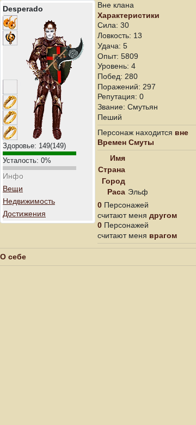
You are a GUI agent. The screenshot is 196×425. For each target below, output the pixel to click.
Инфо (13, 176)
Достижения (24, 213)
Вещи (13, 188)
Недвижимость (29, 201)
